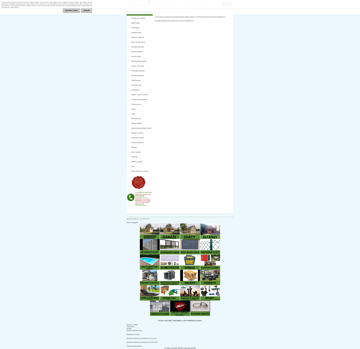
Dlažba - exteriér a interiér (139, 94)
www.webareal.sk (145, 219)
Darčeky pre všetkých (138, 18)
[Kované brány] (190, 240)
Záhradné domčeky (137, 47)
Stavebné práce (136, 32)
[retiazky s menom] (180, 301)
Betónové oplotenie (137, 37)
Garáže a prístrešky (137, 66)
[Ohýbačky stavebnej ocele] (190, 255)
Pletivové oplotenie (137, 75)
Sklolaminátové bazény (138, 61)
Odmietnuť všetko (71, 10)
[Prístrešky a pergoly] (150, 270)
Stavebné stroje (136, 85)
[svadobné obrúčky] (200, 301)
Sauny (133, 109)
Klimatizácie (135, 90)
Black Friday (135, 23)
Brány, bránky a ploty (138, 42)
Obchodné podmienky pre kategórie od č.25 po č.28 (142, 342)
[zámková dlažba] (160, 301)
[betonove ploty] (150, 240)
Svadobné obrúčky (137, 137)
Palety (133, 114)
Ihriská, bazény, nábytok (139, 99)
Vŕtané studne (136, 80)
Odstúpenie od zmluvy (133, 334)
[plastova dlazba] (210, 255)
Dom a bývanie (136, 152)
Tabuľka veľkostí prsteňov (134, 346)
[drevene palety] (190, 270)
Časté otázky (130, 326)
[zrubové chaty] (190, 224)
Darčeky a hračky (137, 161)
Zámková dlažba (136, 123)
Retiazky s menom (137, 133)
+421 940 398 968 (177, 348)
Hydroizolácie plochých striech (141, 128)
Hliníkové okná (136, 118)
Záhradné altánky (137, 51)
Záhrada (134, 147)
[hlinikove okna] (170, 240)
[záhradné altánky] (210, 224)
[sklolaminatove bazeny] (150, 255)
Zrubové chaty (136, 56)
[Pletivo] (210, 240)
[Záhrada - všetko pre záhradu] (210, 270)
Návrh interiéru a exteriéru (139, 171)
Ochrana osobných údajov (134, 330)
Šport (133, 166)
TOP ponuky (135, 28)
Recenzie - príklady (132, 324)
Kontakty (129, 328)
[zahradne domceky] (150, 224)
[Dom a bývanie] (150, 286)
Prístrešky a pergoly (137, 71)
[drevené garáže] (170, 224)
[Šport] (210, 286)
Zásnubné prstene (137, 142)
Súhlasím (86, 10)
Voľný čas (134, 157)
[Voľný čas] (170, 286)
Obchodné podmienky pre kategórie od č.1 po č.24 (142, 338)
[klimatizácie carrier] (170, 255)
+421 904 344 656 (189, 348)
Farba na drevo (136, 104)
